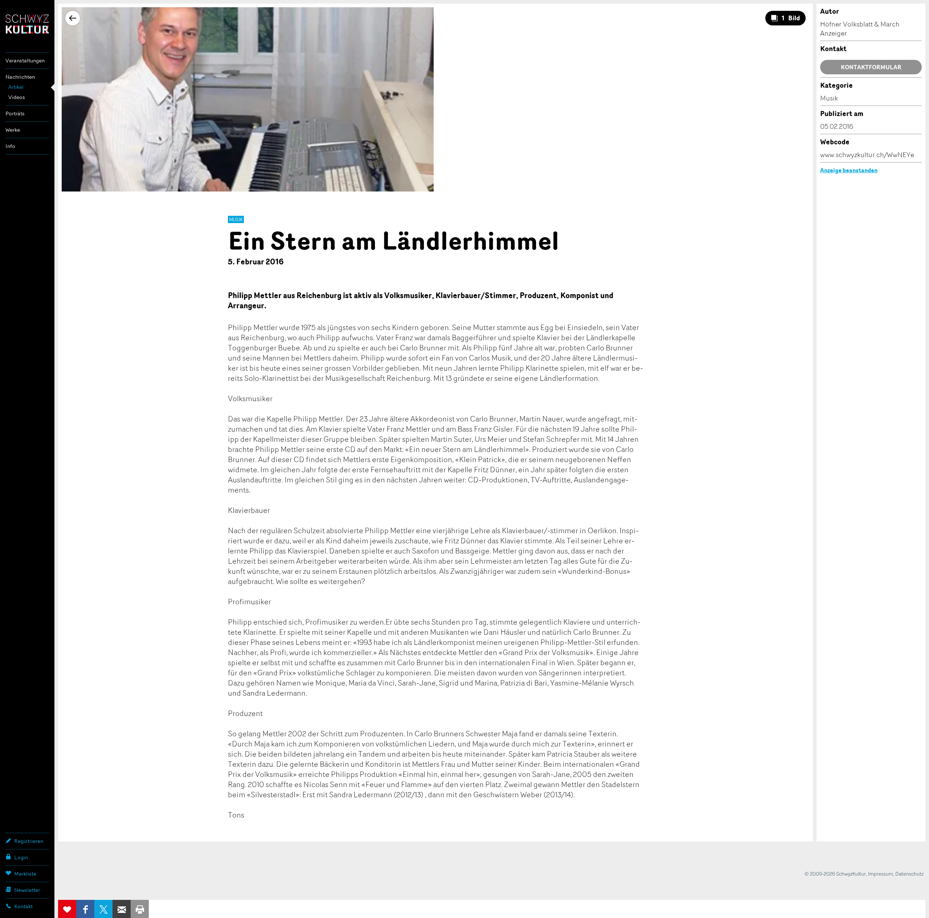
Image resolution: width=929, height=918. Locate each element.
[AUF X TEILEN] (103, 909)
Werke (12, 129)
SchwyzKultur (27, 24)
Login (21, 857)
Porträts (15, 113)
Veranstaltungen (25, 60)
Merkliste (25, 873)
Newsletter (27, 890)
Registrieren (28, 841)
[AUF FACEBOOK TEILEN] (85, 909)
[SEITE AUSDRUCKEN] (140, 909)
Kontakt (23, 906)
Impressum (880, 873)
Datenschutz (909, 873)
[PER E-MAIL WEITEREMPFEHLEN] (121, 909)
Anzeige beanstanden (848, 170)
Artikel (16, 87)
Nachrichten (20, 77)
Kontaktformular (871, 67)
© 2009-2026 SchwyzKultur (835, 873)
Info (10, 146)
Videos (16, 97)
